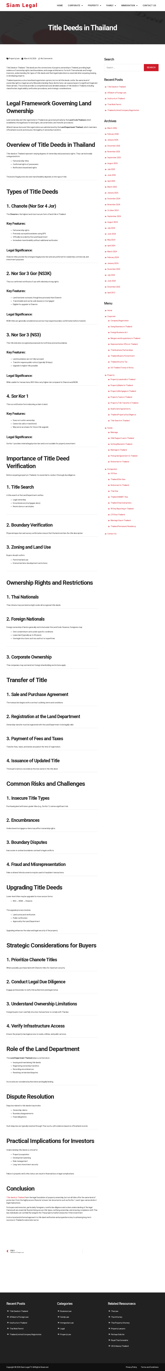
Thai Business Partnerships (122, 350)
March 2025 (112, 187)
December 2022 (113, 287)
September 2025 (114, 158)
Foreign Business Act (119, 332)
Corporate (74, 5)
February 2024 (113, 257)
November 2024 (113, 205)
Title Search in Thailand (120, 421)
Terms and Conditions (150, 1367)
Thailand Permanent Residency (123, 526)
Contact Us (149, 5)
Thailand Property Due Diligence (123, 415)
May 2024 (111, 240)
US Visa (114, 473)
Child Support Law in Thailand (122, 438)
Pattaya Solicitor (118, 1334)
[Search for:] (123, 68)
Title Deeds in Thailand (116, 87)
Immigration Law (67, 1323)
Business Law (65, 1311)
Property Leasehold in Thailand (123, 379)
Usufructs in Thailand (116, 98)
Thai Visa (114, 491)
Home (60, 5)
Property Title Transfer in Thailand (124, 403)
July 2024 (111, 228)
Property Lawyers (118, 1329)
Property (93, 5)
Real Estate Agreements (120, 409)
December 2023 (113, 269)
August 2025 (112, 163)
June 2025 (111, 175)
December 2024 (113, 199)
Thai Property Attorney (120, 1323)
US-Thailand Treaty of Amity (122, 368)
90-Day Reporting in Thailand (122, 509)
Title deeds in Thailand (15, 1197)
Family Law (64, 1317)
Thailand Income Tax (119, 362)
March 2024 (112, 252)
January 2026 (112, 140)
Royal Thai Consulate (119, 1340)
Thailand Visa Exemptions (121, 503)
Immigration (128, 5)
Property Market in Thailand (122, 385)
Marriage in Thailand (119, 450)
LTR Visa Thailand (118, 515)
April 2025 (111, 181)
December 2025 (113, 146)
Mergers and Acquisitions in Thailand (125, 338)
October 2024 (112, 210)
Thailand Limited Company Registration (123, 110)
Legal (62, 1329)
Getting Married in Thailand (121, 444)
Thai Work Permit (114, 104)
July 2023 (111, 275)
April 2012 (111, 293)
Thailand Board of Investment (123, 356)
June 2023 (111, 281)
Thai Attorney (116, 1317)
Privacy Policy (131, 1367)
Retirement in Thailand (120, 462)
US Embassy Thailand (120, 1346)
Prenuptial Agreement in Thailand (124, 456)
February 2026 (113, 134)
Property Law (14, 58)
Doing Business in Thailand (121, 327)
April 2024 (111, 246)
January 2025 (112, 193)
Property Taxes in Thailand (121, 397)
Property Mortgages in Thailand (123, 391)
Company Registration (120, 321)
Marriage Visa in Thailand (121, 520)
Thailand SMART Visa (119, 497)
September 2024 (114, 216)
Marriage (114, 432)
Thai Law (114, 1311)
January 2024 (112, 263)
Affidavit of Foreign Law (116, 93)
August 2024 (112, 222)
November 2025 (113, 152)
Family (109, 5)
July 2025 (111, 169)
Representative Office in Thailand (124, 344)
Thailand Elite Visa (118, 479)
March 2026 (112, 128)
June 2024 (111, 234)
